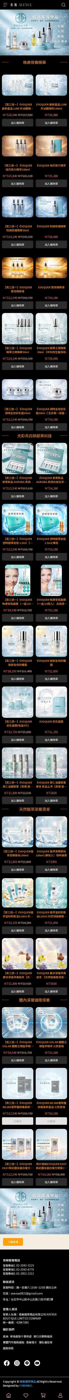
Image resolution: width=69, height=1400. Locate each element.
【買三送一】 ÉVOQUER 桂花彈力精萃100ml (17, 167)
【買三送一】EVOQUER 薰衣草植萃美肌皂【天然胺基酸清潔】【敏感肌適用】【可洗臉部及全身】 (17, 975)
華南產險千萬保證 (21, 1336)
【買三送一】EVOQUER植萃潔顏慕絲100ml (17, 853)
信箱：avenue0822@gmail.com (23, 1293)
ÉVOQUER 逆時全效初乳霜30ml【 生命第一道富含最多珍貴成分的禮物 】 (51, 411)
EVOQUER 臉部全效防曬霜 (51, 663)
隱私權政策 (45, 1342)
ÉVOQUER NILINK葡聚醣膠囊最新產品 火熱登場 (51, 1105)
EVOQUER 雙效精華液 (51, 287)
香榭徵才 (31, 1342)
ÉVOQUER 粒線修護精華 (51, 226)
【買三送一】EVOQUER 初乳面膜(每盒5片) (17, 723)
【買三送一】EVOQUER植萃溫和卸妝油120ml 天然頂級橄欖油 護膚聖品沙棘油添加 (17, 914)
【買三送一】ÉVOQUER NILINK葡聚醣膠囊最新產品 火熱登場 (18, 1105)
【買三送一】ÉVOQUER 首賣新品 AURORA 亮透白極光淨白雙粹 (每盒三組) (17, 480)
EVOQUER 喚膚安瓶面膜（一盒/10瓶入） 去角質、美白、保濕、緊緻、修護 (51, 602)
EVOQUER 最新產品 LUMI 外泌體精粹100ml (51, 106)
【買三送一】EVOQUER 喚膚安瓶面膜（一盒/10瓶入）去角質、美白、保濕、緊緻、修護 (17, 602)
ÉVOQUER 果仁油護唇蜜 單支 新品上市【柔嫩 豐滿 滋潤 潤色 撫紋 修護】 (51, 784)
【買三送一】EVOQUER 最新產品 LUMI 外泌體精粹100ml (17, 106)
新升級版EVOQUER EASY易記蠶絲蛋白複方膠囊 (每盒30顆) (51, 1166)
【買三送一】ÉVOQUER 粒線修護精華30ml (17, 228)
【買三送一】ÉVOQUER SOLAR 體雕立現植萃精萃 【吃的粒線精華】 (17, 1044)
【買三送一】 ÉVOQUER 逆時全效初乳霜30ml (17, 411)
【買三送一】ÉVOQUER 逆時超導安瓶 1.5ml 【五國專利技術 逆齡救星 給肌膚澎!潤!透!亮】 (17, 541)
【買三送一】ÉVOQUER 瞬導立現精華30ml (17, 350)
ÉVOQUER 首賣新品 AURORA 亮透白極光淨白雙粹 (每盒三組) (51, 480)
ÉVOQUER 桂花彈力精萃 (51, 165)
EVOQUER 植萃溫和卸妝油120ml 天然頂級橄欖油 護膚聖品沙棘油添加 (51, 914)
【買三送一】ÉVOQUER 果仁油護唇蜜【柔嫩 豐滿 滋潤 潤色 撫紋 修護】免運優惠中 (17, 784)
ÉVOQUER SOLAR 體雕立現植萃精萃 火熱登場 (51, 1044)
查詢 (5, 1336)
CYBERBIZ (25, 1385)
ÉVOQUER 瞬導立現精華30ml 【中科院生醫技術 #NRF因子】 (51, 350)
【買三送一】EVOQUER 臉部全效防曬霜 (17, 663)
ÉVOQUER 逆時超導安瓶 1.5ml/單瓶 (51, 541)
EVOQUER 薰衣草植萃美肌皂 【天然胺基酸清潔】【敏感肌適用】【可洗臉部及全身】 (51, 975)
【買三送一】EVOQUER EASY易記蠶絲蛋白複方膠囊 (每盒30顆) (17, 1166)
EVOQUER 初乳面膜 (51, 721)
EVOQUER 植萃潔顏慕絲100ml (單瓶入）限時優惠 (51, 853)
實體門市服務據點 (13, 1342)
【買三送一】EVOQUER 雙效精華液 (17, 289)
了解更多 (13, 1242)
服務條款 (8, 1348)
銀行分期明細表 (43, 1336)
